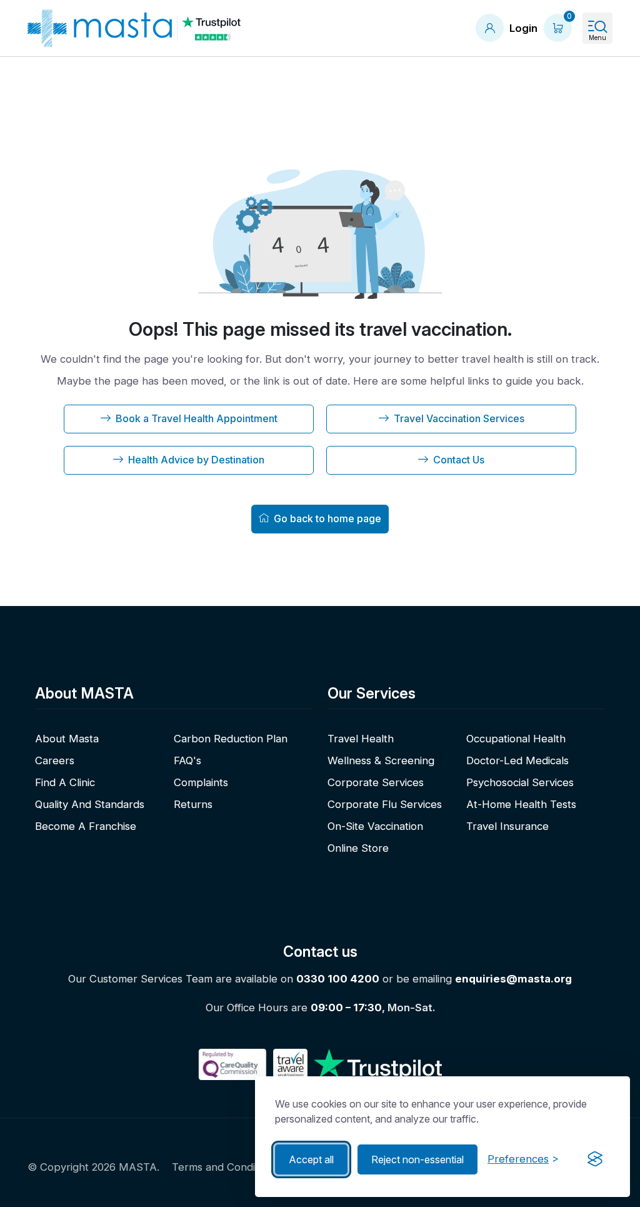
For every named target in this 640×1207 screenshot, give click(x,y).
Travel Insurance (507, 826)
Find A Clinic (65, 782)
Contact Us (458, 459)
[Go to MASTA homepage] (100, 28)
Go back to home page (327, 518)
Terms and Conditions (225, 1167)
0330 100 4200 (337, 978)
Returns (193, 804)
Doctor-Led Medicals (517, 760)
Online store (358, 848)
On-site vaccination (375, 826)
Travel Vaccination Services (459, 418)
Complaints (201, 782)
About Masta (67, 738)
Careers (54, 760)
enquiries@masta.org (513, 978)
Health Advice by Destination (196, 459)
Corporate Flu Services (385, 804)
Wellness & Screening (381, 760)
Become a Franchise (85, 826)
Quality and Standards (89, 804)
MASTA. (139, 1167)
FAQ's (187, 760)
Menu (597, 37)
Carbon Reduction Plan (231, 738)
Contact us (320, 951)
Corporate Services (376, 782)
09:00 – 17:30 (346, 1007)
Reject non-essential (417, 1159)
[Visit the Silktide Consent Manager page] (595, 1159)
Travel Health (361, 738)
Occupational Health (516, 738)
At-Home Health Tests (521, 804)
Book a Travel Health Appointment (197, 418)
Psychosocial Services (520, 782)
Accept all (311, 1159)
